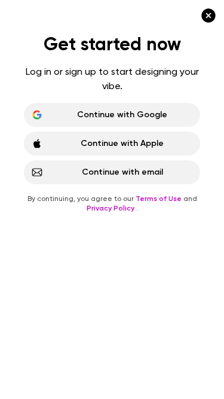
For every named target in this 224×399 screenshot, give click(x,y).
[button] (112, 199)
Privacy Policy (111, 208)
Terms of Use (159, 198)
